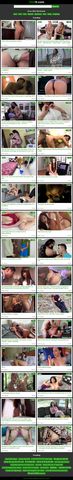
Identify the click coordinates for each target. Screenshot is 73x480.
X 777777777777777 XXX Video (41, 459)
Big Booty (38, 14)
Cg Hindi (38, 465)
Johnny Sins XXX (24, 459)
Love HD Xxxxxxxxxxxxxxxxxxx (56, 470)
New (44, 14)
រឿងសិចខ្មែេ (53, 467)
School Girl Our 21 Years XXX (52, 465)
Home (25, 478)
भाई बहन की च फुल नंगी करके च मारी (14, 462)
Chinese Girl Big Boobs (13, 470)
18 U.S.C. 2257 (45, 478)
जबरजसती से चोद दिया (65, 467)
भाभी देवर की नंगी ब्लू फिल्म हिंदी (44, 462)
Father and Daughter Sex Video (33, 470)
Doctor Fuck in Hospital (31, 467)
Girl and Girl (44, 467)
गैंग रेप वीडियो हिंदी (30, 462)
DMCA (36, 478)
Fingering (56, 14)
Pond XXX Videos (11, 459)
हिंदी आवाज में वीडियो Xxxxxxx (36, 473)
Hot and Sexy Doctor (62, 462)
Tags (30, 478)
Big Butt (30, 14)
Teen (24, 14)
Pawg (49, 14)
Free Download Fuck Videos (11, 467)
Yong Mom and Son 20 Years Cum (22, 465)
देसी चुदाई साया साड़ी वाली (61, 459)
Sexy (15, 14)
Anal (20, 14)
